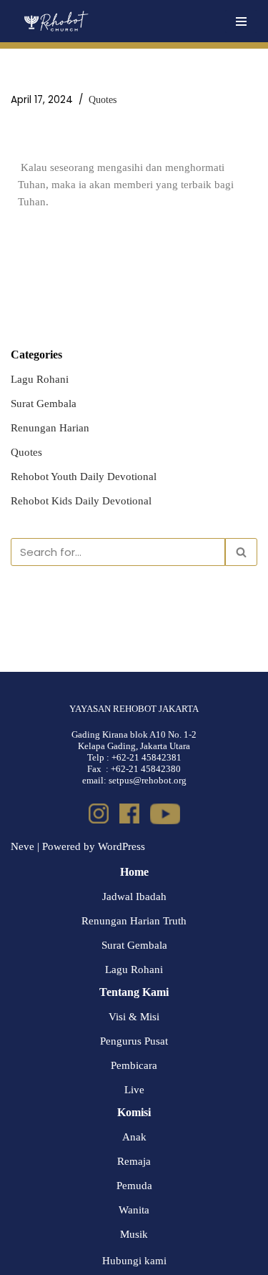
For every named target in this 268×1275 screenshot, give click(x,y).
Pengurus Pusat (134, 1041)
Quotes (102, 99)
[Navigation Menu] (241, 21)
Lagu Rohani (40, 379)
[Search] (241, 552)
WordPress (121, 846)
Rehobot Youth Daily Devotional (84, 476)
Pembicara (134, 1065)
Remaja (134, 1161)
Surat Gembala (43, 403)
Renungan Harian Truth (134, 921)
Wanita (134, 1210)
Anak (134, 1137)
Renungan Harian (50, 428)
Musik (134, 1234)
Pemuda (134, 1185)
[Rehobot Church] (55, 21)
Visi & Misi (134, 1016)
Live (134, 1089)
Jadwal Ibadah (134, 896)
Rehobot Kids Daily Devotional (81, 501)
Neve (22, 846)
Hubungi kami (134, 1260)
